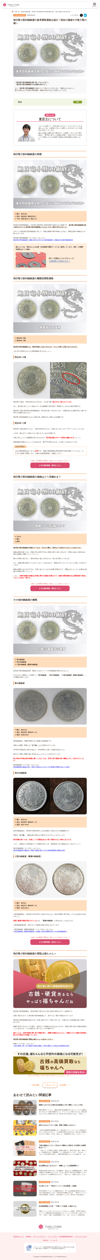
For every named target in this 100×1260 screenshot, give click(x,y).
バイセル (52, 1240)
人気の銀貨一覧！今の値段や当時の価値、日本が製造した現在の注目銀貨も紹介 (41, 1046)
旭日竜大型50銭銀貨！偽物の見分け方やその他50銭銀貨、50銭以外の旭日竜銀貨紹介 (43, 240)
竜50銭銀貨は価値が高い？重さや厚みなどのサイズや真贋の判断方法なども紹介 (41, 767)
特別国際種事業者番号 (66, 1236)
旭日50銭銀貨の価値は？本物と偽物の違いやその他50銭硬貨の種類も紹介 (39, 850)
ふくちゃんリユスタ (80, 1236)
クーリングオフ (53, 1236)
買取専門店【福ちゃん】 (49, 1256)
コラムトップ (50, 1085)
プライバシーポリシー (39, 1236)
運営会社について (18, 1236)
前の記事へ (36, 1085)
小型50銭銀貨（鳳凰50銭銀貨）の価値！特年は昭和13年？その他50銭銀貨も (40, 931)
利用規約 (28, 1236)
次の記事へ (63, 1085)
